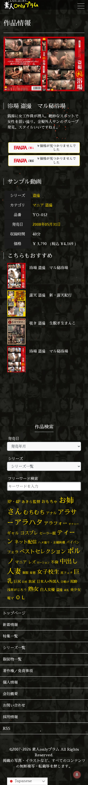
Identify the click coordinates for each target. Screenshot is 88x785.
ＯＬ (20, 597)
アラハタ (29, 522)
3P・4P (13, 501)
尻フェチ (67, 573)
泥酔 (73, 581)
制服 (25, 573)
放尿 (31, 581)
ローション (43, 562)
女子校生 (48, 572)
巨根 (24, 581)
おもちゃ (49, 501)
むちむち (34, 512)
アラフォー (55, 523)
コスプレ (29, 533)
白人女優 (47, 589)
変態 (33, 573)
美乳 (66, 590)
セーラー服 (47, 533)
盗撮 (37, 195)
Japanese (23, 780)
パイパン (73, 542)
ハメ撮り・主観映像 (51, 542)
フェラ (12, 552)
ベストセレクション (42, 551)
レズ (32, 562)
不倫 (54, 562)
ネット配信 (25, 542)
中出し (69, 561)
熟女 (33, 589)
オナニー (74, 524)
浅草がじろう (17, 589)
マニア (38, 205)
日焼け (65, 582)
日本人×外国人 (48, 581)
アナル (51, 513)
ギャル (13, 533)
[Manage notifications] (77, 774)
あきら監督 (31, 501)
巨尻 (17, 581)
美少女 (75, 589)
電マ (10, 597)
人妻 (14, 571)
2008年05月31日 (47, 224)
